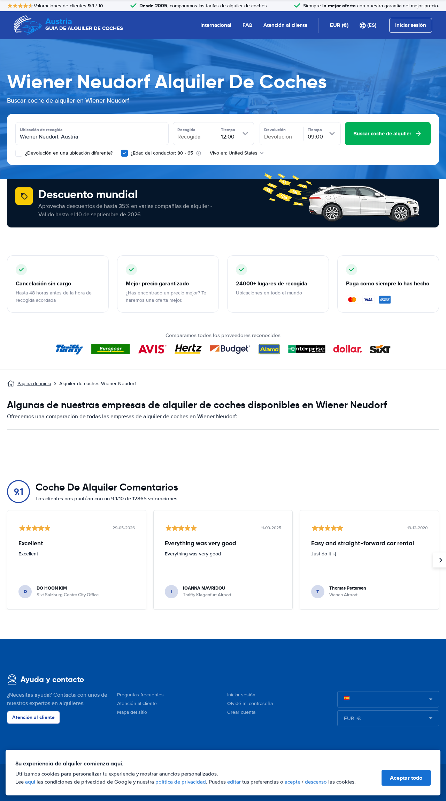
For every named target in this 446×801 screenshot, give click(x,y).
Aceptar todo (406, 778)
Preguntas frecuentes (140, 695)
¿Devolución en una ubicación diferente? (68, 153)
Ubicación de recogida (41, 130)
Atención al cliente (285, 25)
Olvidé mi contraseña (250, 703)
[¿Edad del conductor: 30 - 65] (124, 153)
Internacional (215, 25)
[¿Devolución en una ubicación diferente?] (18, 153)
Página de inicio (34, 384)
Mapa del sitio (132, 712)
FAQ (247, 25)
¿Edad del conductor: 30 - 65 (162, 153)
